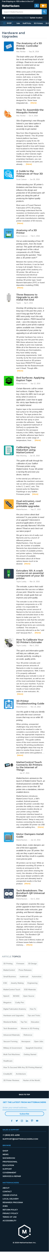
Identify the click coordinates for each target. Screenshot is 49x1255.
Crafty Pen (19, 1002)
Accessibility (9, 1220)
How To (33, 1009)
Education (35, 1022)
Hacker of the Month (31, 1080)
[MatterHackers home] (11, 6)
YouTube (37, 1120)
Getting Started (30, 1054)
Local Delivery (11, 1199)
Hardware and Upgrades (13, 1015)
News (5, 1154)
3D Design (32, 963)
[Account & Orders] (36, 6)
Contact (7, 1191)
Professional (10, 1162)
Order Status (10, 1195)
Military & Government (12, 1048)
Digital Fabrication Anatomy (14, 1009)
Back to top (24, 1095)
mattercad (24, 976)
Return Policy (10, 1210)
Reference (28, 1035)
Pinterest (32, 1120)
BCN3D (16, 996)
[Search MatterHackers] (44, 11)
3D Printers (38, 23)
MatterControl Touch (11, 989)
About (6, 1188)
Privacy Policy (10, 1213)
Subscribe (24, 1114)
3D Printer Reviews (11, 1080)
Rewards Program (13, 1202)
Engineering (32, 983)
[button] (24, 18)
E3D (5, 983)
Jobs (5, 1206)
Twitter (17, 1120)
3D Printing (8, 963)
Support (7, 1169)
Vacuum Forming (10, 1041)
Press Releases (25, 970)
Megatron (7, 1002)
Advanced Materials (11, 1035)
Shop (5, 1151)
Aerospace (25, 1041)
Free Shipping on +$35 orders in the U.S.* (18, 1)
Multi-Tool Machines (11, 1054)
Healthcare (7, 1061)
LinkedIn (27, 1120)
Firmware (20, 963)
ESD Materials (30, 989)
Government (9, 1172)
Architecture (21, 1074)
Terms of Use (10, 1217)
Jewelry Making (17, 983)
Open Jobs (38, 1041)
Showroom (9, 1158)
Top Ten (24, 1022)
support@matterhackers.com (20, 1139)
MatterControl (9, 970)
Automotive (36, 976)
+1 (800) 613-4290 (11, 1135)
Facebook (12, 1120)
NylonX (6, 996)
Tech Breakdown (10, 1028)
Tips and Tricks (34, 1015)
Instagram (22, 1120)
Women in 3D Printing (30, 1028)
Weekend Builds (10, 1022)
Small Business (9, 976)
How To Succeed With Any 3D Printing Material (22, 1067)
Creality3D (7, 1074)
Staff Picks (27, 23)
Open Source (28, 996)
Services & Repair (12, 1176)
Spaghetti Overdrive (34, 1048)
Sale (18, 23)
